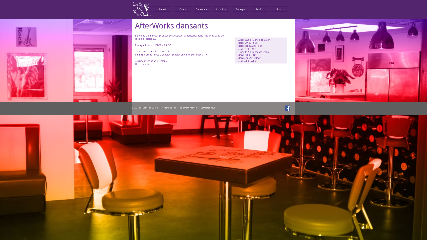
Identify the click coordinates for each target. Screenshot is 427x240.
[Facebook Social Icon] (287, 108)
